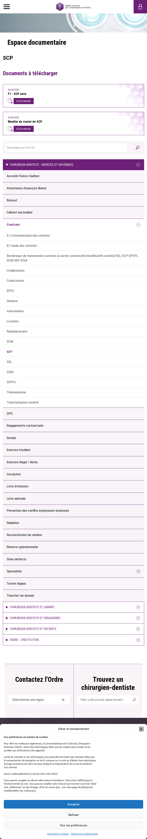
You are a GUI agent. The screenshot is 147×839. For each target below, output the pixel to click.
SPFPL (11, 382)
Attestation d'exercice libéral (26, 188)
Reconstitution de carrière (24, 535)
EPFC (10, 291)
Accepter (74, 804)
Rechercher (134, 699)
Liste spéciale (16, 498)
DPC (10, 413)
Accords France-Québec (23, 176)
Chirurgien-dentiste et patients (33, 629)
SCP (9, 351)
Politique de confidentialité (84, 834)
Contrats (13, 224)
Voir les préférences (73, 825)
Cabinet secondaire (20, 212)
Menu (6, 6)
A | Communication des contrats (28, 235)
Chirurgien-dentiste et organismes (35, 618)
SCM (10, 341)
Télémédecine (16, 392)
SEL (9, 362)
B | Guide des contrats (22, 246)
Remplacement (17, 331)
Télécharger (23, 101)
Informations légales (58, 834)
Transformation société (22, 402)
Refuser (73, 815)
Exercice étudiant (18, 450)
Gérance (12, 301)
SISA (10, 372)
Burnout (12, 200)
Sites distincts (16, 559)
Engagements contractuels (25, 425)
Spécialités (14, 571)
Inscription (14, 474)
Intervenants (15, 311)
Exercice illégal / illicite (22, 462)
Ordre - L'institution (24, 640)
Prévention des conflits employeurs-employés (38, 510)
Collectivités (15, 281)
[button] (141, 729)
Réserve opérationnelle (22, 547)
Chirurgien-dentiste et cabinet (32, 607)
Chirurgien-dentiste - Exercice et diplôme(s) (41, 165)
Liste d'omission (17, 486)
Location (13, 321)
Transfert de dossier (20, 595)
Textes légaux (16, 583)
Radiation (13, 523)
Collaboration (15, 270)
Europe (11, 438)
